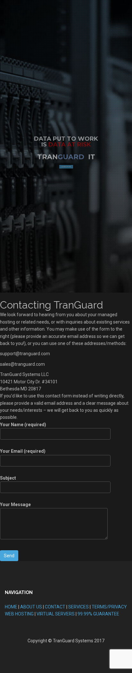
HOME (11, 606)
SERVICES (78, 606)
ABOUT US (31, 606)
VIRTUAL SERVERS (56, 613)
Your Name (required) (23, 424)
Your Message (15, 504)
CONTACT (55, 606)
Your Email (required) (22, 451)
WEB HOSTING (19, 613)
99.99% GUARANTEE (98, 613)
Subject (8, 478)
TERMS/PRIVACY (109, 606)
